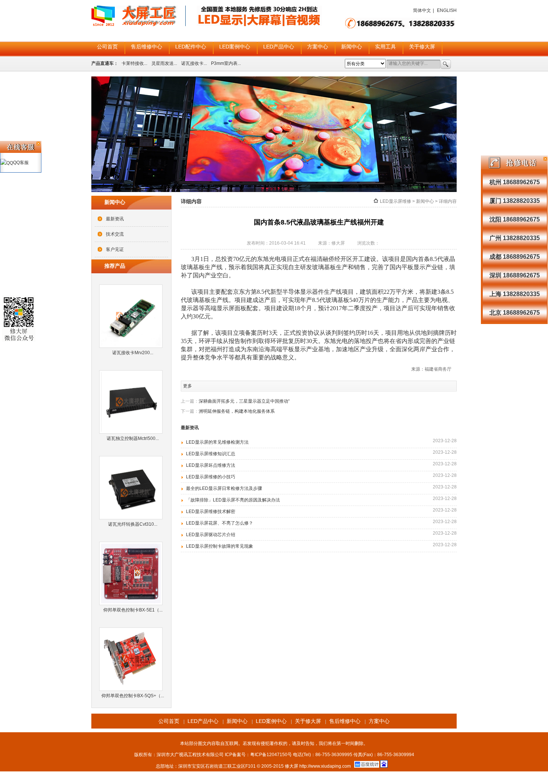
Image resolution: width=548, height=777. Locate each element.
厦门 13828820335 (514, 201)
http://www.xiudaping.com (325, 766)
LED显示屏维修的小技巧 (210, 476)
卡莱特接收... (134, 63)
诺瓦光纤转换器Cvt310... (132, 524)
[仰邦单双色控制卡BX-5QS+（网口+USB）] (132, 659)
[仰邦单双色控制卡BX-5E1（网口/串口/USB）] (132, 573)
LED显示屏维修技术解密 (210, 511)
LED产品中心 (278, 47)
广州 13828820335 (514, 238)
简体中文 (422, 10)
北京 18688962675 (514, 312)
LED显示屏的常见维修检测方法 (217, 442)
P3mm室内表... (226, 63)
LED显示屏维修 (395, 201)
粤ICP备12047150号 (271, 754)
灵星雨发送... (164, 63)
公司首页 (107, 47)
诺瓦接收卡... (194, 63)
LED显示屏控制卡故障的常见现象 (219, 546)
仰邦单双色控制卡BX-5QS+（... (132, 695)
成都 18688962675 (514, 257)
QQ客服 (21, 162)
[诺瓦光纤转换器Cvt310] (132, 487)
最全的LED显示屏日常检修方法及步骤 (224, 488)
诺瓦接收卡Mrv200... (132, 352)
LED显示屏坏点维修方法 (210, 465)
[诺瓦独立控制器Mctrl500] (132, 402)
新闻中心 (351, 47)
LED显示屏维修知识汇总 (210, 453)
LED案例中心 (234, 47)
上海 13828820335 (514, 294)
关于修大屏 (422, 47)
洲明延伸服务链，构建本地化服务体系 (237, 411)
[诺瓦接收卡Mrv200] (132, 316)
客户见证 (115, 249)
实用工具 (385, 47)
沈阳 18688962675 (514, 219)
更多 (187, 385)
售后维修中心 (146, 47)
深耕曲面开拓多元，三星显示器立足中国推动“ (244, 401)
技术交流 (115, 234)
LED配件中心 (190, 47)
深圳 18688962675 (514, 275)
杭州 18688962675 (514, 182)
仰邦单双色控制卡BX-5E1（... (133, 610)
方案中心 (317, 47)
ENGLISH (447, 10)
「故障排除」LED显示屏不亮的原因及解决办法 (233, 500)
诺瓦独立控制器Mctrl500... (133, 438)
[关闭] (545, 159)
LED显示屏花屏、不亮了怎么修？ (219, 523)
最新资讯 (115, 218)
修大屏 (291, 766)
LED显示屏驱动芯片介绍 (210, 534)
